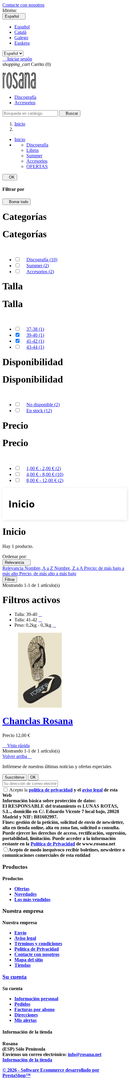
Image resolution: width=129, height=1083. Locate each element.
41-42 (35, 341)
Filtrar (10, 579)
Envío (20, 932)
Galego (21, 37)
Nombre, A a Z (39, 568)
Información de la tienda (27, 1059)
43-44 (35, 347)
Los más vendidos (32, 899)
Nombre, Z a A (69, 568)
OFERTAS (37, 166)
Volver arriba (17, 756)
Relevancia (16, 562)
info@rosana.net (84, 1054)
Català (20, 32)
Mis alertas (25, 1020)
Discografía (25, 97)
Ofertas (21, 888)
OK (10, 177)
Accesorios (24, 102)
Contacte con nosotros (23, 4)
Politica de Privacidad (36, 948)
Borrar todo (16, 202)
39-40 (35, 335)
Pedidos (22, 1004)
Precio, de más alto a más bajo (47, 573)
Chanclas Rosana (37, 720)
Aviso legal (25, 938)
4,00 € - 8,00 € (44, 474)
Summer (34, 155)
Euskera (22, 43)
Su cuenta (14, 977)
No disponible (43, 404)
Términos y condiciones (38, 943)
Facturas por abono (34, 1009)
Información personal (36, 998)
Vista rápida (16, 745)
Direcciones (26, 1014)
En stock (39, 410)
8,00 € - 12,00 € (44, 480)
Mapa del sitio (28, 959)
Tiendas (22, 965)
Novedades (25, 894)
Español (22, 26)
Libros (32, 150)
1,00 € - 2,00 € (43, 468)
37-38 (35, 329)
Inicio (19, 139)
